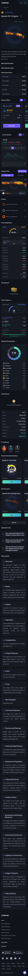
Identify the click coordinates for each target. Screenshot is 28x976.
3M (12, 148)
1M (9, 148)
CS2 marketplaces (5, 926)
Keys (23, 966)
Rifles (23, 963)
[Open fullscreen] (25, 179)
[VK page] (11, 958)
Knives (18, 963)
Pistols (3, 969)
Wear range (7, 175)
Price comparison (5, 923)
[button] (14, 184)
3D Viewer (21, 175)
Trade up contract (5, 929)
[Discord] (15, 958)
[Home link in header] (5, 3)
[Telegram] (7, 958)
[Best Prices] (21, 100)
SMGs (3, 966)
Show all (14, 522)
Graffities (8, 966)
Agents (3, 963)
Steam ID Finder (5, 932)
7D (6, 148)
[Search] (21, 3)
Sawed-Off (22, 415)
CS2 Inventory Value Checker (8, 935)
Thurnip (23, 433)
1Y (18, 148)
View (11, 481)
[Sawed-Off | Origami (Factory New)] (14, 76)
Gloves (14, 966)
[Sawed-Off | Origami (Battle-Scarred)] (14, 94)
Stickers (9, 969)
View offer (12, 126)
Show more (4, 59)
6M (15, 148)
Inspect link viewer (6, 938)
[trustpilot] (19, 958)
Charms (13, 963)
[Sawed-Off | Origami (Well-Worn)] (14, 90)
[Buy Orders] (24, 100)
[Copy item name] (21, 16)
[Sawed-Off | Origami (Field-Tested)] (14, 85)
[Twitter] (2, 958)
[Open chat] (25, 972)
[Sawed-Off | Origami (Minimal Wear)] (14, 81)
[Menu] (25, 3)
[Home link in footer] (14, 915)
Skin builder (23, 171)
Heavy (24, 412)
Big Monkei (22, 436)
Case (8, 963)
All (21, 148)
